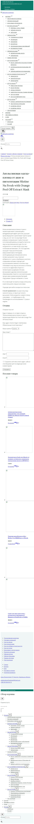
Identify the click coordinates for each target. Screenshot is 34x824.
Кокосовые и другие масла (14, 23)
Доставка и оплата (11, 115)
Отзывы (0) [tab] (9, 221)
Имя (4, 354)
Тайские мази (14, 55)
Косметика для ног (16, 106)
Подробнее (11, 544)
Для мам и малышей (12, 21)
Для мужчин (14, 42)
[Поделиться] (4, 706)
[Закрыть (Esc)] (6, 706)
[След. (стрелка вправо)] (3, 708)
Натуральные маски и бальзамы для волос (21, 68)
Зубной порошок (15, 78)
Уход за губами (15, 94)
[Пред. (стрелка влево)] (1, 708)
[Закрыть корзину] (2, 698)
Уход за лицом (24, 202)
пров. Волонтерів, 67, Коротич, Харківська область (15, 677)
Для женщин (14, 39)
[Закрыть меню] (1, 710)
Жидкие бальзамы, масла (18, 53)
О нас (7, 117)
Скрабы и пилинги (16, 90)
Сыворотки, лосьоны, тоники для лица (22, 92)
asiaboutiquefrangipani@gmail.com (12, 3)
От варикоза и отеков (17, 37)
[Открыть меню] (2, 139)
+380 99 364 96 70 (7, 1)
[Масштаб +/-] (1, 706)
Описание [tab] (9, 219)
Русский (9, 124)
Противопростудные (16, 48)
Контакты (7, 7)
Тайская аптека (8, 654)
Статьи (6, 664)
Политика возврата (9, 672)
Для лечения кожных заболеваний (20, 46)
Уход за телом (8, 648)
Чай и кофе (14, 32)
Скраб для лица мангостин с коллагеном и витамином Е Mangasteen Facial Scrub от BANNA (18, 615)
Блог (5, 668)
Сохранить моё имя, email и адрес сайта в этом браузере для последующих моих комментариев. (16, 364)
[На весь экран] (3, 706)
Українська (10, 122)
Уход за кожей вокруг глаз (18, 96)
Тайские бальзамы (9, 656)
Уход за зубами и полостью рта (13, 646)
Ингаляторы (14, 44)
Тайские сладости (16, 30)
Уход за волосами (9, 644)
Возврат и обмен (10, 9)
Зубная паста (14, 76)
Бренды (7, 113)
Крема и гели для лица (17, 85)
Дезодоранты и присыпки (18, 104)
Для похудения (11, 110)
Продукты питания (9, 652)
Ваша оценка (7, 329)
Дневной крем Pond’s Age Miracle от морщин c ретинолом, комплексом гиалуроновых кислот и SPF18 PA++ (18, 458)
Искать (3, 144)
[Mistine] (9, 215)
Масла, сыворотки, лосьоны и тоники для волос (21, 64)
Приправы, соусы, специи (17, 28)
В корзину (5, 200)
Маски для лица (15, 88)
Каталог (6, 666)
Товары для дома (12, 58)
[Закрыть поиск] (2, 814)
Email (5, 358)
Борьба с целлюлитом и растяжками (21, 101)
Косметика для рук (16, 108)
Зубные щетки (14, 80)
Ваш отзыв (6, 332)
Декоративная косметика (14, 18)
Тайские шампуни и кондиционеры (20, 71)
